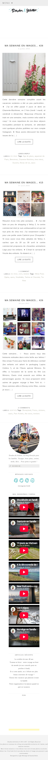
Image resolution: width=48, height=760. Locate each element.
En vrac (14, 156)
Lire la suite (24, 142)
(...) (15, 135)
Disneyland (26, 410)
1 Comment (24, 271)
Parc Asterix (19, 414)
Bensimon (14, 159)
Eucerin (16, 163)
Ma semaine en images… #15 (24, 182)
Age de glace (28, 156)
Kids (21, 274)
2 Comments (24, 408)
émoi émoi (39, 159)
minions (42, 410)
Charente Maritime (26, 159)
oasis (33, 163)
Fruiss (34, 410)
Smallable (20, 277)
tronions (36, 414)
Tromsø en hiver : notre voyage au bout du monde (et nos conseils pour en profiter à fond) (24, 665)
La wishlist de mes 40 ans (24, 659)
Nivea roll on (25, 163)
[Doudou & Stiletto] (24, 18)
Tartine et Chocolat (32, 277)
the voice (28, 414)
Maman (26, 274)
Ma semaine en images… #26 (24, 45)
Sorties (13, 410)
